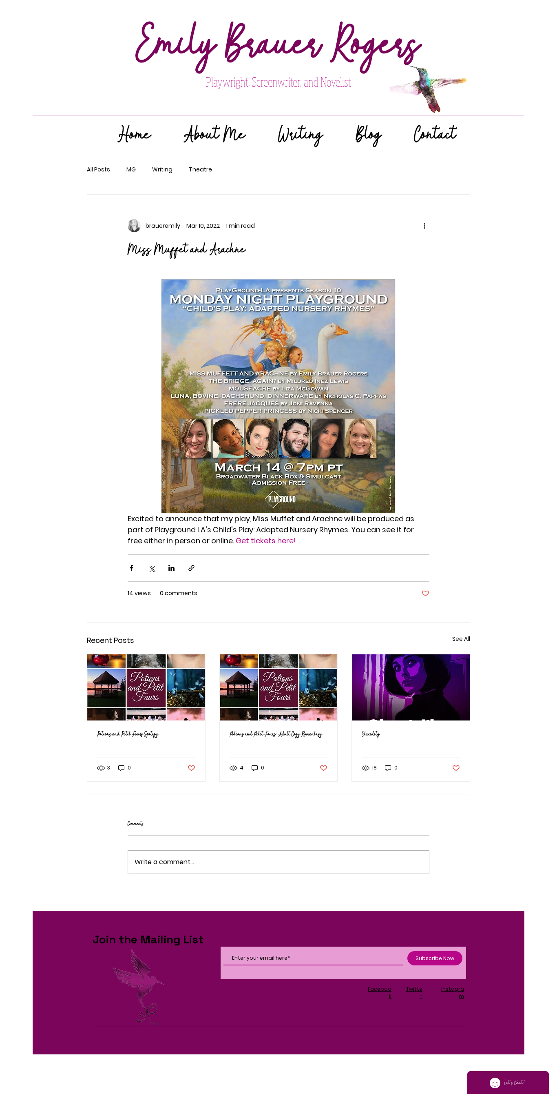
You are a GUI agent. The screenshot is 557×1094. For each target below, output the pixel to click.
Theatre (200, 169)
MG (131, 169)
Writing (162, 169)
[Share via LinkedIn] (171, 568)
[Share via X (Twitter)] (151, 568)
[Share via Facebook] (131, 568)
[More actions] (424, 226)
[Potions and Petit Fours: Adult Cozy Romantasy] (279, 687)
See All (461, 639)
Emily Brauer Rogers (278, 45)
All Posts (98, 169)
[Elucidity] (411, 687)
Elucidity (371, 734)
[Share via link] (191, 568)
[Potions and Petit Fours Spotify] (146, 687)
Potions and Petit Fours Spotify (127, 734)
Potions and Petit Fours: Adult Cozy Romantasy (276, 734)
